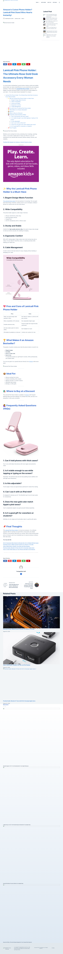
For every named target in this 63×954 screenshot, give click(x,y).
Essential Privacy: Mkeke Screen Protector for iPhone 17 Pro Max (18, 544)
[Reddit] (19, 64)
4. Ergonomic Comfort (16, 105)
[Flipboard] (28, 64)
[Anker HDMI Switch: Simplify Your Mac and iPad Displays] (31, 648)
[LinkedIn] (14, 64)
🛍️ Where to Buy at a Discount (15, 113)
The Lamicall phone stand (9, 201)
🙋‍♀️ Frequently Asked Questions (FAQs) (17, 114)
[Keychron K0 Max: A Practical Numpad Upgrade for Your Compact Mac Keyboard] (31, 912)
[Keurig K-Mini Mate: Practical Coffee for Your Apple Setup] (31, 854)
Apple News (43, 2)
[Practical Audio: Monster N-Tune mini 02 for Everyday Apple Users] (31, 684)
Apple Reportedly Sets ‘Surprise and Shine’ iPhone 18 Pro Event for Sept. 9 (50, 32)
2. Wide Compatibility (16, 101)
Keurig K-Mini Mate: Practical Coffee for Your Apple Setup (13, 883)
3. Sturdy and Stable (15, 103)
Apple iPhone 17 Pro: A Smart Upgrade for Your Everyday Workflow (51, 36)
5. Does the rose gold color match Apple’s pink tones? (23, 124)
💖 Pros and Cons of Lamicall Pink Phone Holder (19, 108)
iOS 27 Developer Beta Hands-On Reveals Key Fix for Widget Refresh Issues (20, 543)
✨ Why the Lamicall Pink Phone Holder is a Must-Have (21, 98)
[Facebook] (5, 64)
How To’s (49, 2)
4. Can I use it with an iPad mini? (18, 122)
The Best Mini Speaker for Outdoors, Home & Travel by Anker (17, 142)
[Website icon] (21, 574)
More (53, 947)
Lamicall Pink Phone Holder (22, 88)
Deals (37, 2)
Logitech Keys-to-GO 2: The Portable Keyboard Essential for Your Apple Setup (16, 824)
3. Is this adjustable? (15, 121)
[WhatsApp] (24, 64)
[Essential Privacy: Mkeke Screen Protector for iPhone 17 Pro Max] (31, 612)
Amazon (31, 361)
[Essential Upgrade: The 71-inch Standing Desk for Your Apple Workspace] (31, 736)
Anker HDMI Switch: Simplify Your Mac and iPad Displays (16, 546)
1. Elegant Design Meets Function (18, 100)
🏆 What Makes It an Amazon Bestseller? (17, 109)
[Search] (59, 2)
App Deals (55, 2)
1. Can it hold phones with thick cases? (20, 116)
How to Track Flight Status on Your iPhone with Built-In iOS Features (19, 549)
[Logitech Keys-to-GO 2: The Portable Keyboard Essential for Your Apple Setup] (31, 795)
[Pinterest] (10, 64)
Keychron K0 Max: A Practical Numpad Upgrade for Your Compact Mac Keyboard (17, 942)
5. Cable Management (16, 106)
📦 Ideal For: (11, 111)
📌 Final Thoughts (12, 127)
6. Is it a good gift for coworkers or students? (21, 126)
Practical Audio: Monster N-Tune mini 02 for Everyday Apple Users (18, 547)
